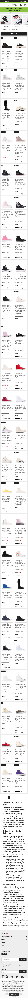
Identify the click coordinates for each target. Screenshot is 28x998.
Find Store (22, 972)
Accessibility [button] (23, 1)
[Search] (8, 5)
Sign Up (4, 953)
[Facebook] (18, 977)
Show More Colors (5, 60)
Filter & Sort (15, 34)
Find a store (4, 969)
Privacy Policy (9, 964)
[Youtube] (23, 977)
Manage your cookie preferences (14, 983)
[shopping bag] (25, 5)
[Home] (14, 5)
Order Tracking (5, 1)
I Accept (14, 994)
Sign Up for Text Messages (8, 957)
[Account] (21, 5)
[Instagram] (13, 977)
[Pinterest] (8, 977)
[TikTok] (3, 977)
